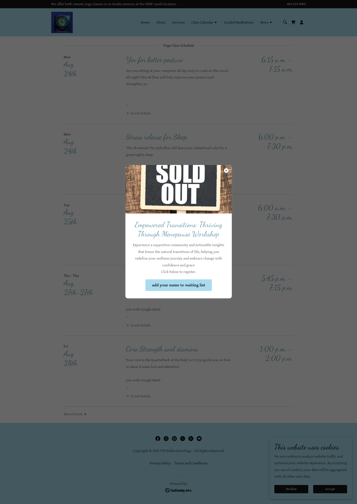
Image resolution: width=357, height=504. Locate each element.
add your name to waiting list (178, 285)
